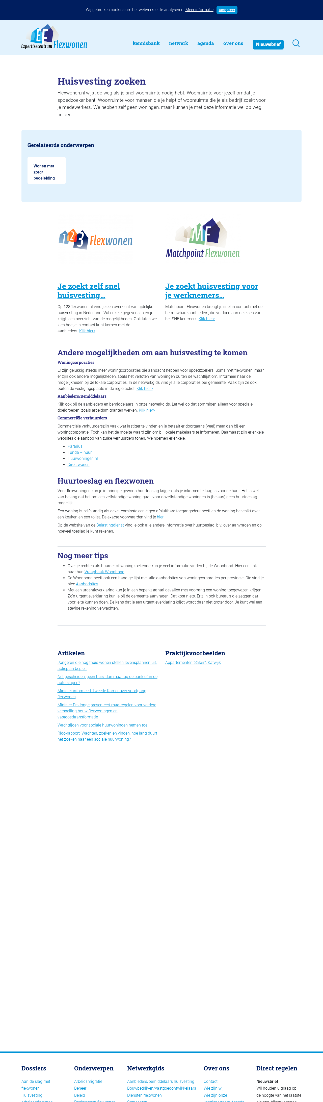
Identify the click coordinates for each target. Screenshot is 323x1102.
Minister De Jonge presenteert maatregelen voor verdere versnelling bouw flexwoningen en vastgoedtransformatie (107, 711)
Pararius (75, 446)
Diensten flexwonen (144, 1095)
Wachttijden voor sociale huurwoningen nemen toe (102, 725)
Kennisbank (146, 43)
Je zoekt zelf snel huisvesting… (89, 290)
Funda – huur (80, 452)
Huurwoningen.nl (83, 458)
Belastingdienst (110, 525)
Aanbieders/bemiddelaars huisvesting (160, 1081)
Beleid (79, 1095)
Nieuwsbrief (268, 44)
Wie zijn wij (214, 1088)
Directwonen (79, 464)
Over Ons (233, 43)
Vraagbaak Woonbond (104, 571)
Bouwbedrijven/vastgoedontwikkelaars (161, 1088)
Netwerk (178, 43)
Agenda (205, 43)
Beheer (80, 1088)
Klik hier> (87, 331)
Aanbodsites (87, 584)
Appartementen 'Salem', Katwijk (193, 662)
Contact (211, 1081)
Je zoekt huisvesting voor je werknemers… (211, 290)
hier (160, 517)
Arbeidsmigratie (88, 1081)
